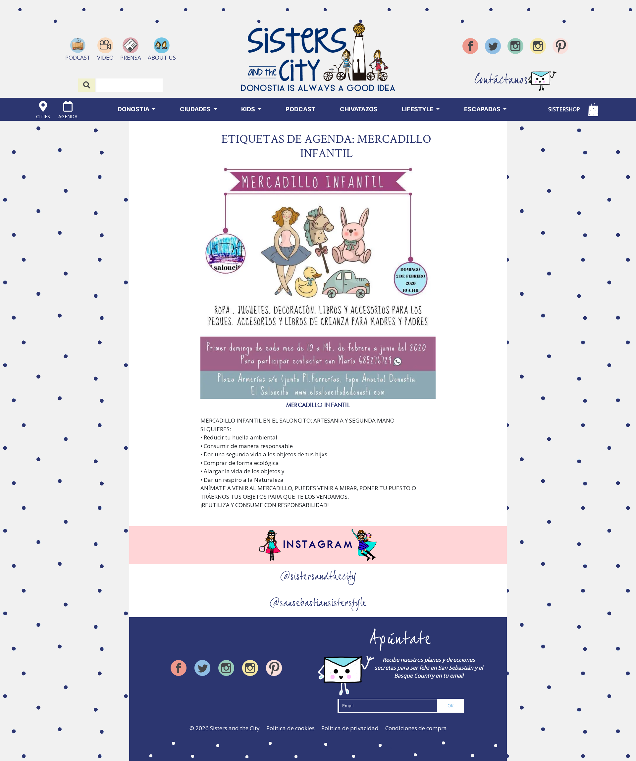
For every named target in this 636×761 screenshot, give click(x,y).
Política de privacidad (350, 728)
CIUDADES (196, 109)
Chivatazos (359, 109)
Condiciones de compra (416, 728)
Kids (248, 109)
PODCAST (300, 109)
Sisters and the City (235, 728)
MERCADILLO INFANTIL (318, 404)
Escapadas (483, 109)
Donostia (134, 109)
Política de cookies (290, 728)
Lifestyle (418, 109)
